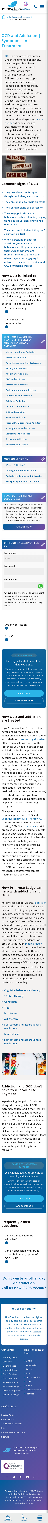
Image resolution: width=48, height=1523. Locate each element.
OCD (7, 56)
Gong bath (10, 1001)
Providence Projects (12, 1386)
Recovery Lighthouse (13, 1390)
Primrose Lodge (10, 1382)
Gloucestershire (33, 1389)
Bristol (29, 1385)
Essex (28, 1381)
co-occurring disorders (32, 739)
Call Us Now (24, 526)
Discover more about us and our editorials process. (24, 1335)
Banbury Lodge (10, 1357)
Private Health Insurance (13, 1432)
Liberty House (9, 1366)
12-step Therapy (14, 996)
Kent (28, 1373)
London (29, 1361)
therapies (30, 826)
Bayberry (7, 1361)
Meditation (10, 1013)
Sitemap (5, 1437)
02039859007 (34, 1287)
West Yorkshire (33, 1377)
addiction (40, 902)
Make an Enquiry (24, 700)
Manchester (31, 1365)
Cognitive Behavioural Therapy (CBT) (23, 818)
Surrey (29, 1369)
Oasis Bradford (10, 1374)
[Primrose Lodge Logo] (12, 6)
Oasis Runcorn (10, 1378)
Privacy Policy (7, 1415)
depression (36, 207)
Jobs (3, 1428)
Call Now (25, 693)
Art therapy (11, 1018)
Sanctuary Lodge (11, 1394)
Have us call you (24, 1206)
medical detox (33, 943)
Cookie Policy (7, 1419)
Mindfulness (11, 1034)
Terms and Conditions (11, 1423)
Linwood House (10, 1370)
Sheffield (30, 1393)
